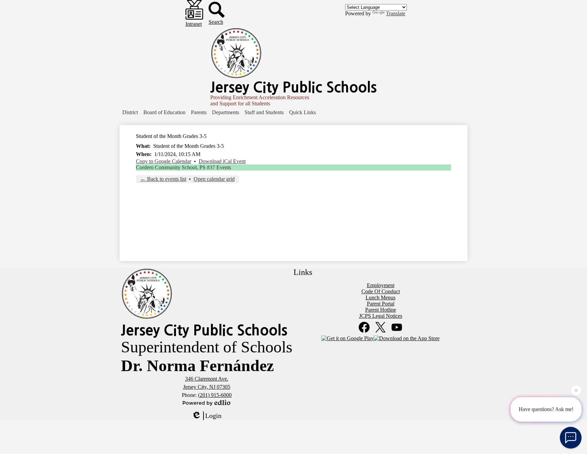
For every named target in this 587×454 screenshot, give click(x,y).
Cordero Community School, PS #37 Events (183, 167)
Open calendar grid (214, 179)
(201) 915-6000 (215, 395)
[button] (130, 112)
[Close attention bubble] (576, 390)
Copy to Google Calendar (163, 161)
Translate (395, 13)
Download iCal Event (222, 161)
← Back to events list (163, 179)
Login (213, 415)
